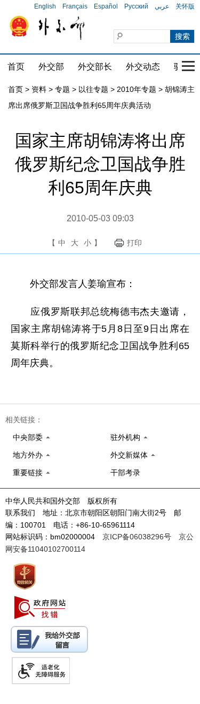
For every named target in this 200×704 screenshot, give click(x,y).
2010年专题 (136, 89)
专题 (62, 89)
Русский (136, 6)
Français (74, 6)
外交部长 (95, 66)
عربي (162, 6)
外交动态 (143, 66)
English (45, 6)
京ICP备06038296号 (136, 536)
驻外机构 (125, 437)
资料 (38, 89)
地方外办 (28, 455)
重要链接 (28, 472)
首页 (16, 66)
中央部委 (28, 437)
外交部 (51, 66)
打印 (134, 242)
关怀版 (185, 6)
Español (106, 6)
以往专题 (93, 89)
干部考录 (125, 472)
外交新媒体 (129, 455)
